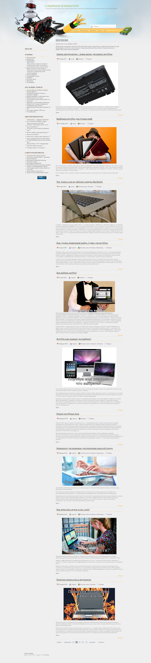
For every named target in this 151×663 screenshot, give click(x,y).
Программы (30, 81)
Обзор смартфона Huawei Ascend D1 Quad (38, 138)
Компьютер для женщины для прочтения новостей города (84, 448)
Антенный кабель (31, 112)
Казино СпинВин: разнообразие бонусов (37, 132)
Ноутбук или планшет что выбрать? (73, 339)
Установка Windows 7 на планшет (35, 148)
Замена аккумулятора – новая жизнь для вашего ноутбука (84, 54)
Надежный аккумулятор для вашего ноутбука (39, 165)
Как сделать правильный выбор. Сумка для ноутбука (82, 243)
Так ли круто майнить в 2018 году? (36, 110)
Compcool (73, 247)
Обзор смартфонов (32, 74)
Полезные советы (31, 79)
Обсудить (89, 59)
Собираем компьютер (62, 6)
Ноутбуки (80, 59)
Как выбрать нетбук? (66, 272)
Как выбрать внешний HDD (34, 163)
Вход (47, 655)
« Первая (58, 642)
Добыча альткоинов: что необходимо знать (38, 96)
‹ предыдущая (67, 642)
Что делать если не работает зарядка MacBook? (79, 181)
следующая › (92, 642)
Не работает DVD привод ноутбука (36, 155)
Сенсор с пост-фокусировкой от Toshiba (37, 166)
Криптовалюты (31, 60)
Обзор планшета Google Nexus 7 (35, 171)
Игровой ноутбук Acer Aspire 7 (35, 98)
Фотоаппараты (30, 82)
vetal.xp (74, 123)
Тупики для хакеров (32, 162)
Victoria (72, 59)
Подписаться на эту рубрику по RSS (66, 44)
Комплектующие (31, 57)
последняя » (101, 642)
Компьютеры (30, 59)
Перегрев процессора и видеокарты (73, 579)
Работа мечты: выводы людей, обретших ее (38, 136)
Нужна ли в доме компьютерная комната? (37, 172)
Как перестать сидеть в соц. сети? (73, 509)
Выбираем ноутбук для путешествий (74, 118)
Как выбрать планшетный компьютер (36, 160)
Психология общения (32, 134)
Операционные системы (33, 76)
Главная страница (28, 653)
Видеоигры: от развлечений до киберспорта (38, 102)
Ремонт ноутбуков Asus (67, 413)
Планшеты (29, 77)
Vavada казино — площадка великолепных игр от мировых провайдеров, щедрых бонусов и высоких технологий (38, 121)
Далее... (58, 112)
